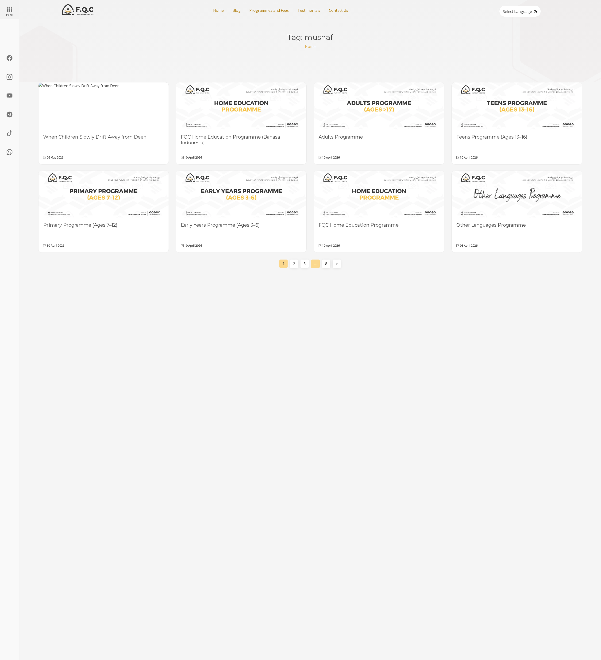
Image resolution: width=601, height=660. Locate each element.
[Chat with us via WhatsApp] (9, 152)
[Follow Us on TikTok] (9, 133)
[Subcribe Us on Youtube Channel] (9, 95)
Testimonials (308, 10)
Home (218, 10)
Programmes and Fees (269, 10)
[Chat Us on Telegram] (9, 114)
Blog (236, 10)
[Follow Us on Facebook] (9, 58)
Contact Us (338, 10)
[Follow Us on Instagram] (9, 77)
